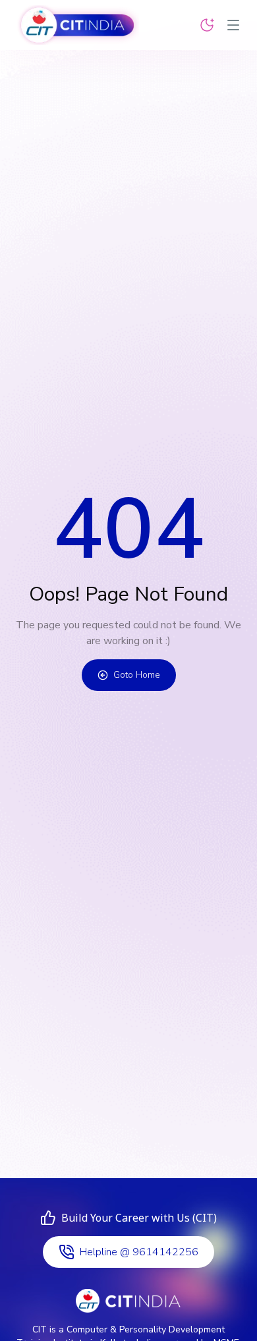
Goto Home (136, 675)
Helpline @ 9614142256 (139, 1252)
